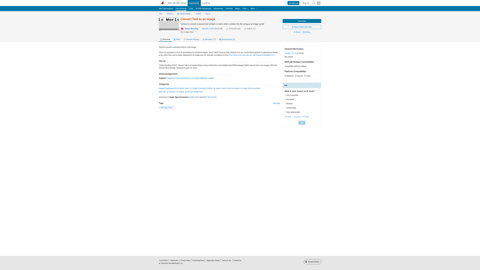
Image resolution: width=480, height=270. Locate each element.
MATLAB (162, 92)
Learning (206, 3)
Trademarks (174, 260)
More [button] (253, 9)
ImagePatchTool (172, 78)
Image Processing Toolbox (202, 88)
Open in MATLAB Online (303, 27)
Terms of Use (226, 260)
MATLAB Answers (166, 9)
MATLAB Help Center (177, 3)
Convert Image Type (194, 92)
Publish (199, 14)
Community (194, 3)
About (208, 14)
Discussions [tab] (228, 39)
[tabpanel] (240, 88)
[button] (314, 3)
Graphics (172, 92)
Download (302, 21)
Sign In (306, 3)
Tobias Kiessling (191, 29)
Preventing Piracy (198, 260)
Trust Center (163, 260)
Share (298, 32)
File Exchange (181, 9)
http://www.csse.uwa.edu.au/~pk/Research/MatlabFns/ (251, 55)
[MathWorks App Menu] (318, 3)
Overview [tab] (166, 39)
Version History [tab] (192, 39)
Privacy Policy (185, 260)
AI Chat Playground (203, 9)
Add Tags (276, 103)
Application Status (213, 260)
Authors (169, 14)
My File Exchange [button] (183, 14)
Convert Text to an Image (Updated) (193, 78)
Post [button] (244, 9)
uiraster (211, 78)
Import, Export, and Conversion (228, 88)
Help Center (194, 97)
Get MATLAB (293, 3)
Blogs (237, 9)
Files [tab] (178, 39)
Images (181, 92)
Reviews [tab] (210, 39)
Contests (229, 9)
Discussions (218, 9)
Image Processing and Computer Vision (174, 88)
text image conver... (167, 107)
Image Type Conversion (251, 88)
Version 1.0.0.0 (208, 29)
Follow (307, 32)
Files (160, 14)
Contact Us (237, 260)
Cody (191, 9)
